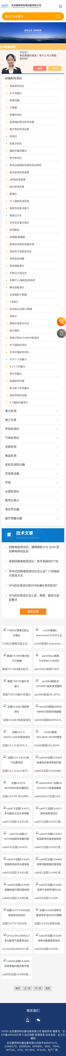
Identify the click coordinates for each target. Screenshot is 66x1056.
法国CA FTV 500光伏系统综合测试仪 (23, 923)
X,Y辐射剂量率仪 (19, 402)
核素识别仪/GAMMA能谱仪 (24, 337)
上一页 (27, 988)
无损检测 (10, 446)
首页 (17, 988)
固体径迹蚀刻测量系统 (22, 244)
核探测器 (14, 100)
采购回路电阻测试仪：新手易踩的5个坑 (33, 561)
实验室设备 (12, 473)
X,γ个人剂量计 (17, 366)
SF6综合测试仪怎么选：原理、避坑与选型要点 (34, 597)
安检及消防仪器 (15, 464)
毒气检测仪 (16, 157)
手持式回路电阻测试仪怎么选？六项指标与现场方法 (34, 573)
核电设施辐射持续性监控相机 (26, 165)
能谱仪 (13, 193)
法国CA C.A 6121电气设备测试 (20, 770)
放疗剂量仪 (16, 373)
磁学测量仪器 (13, 518)
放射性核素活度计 (19, 208)
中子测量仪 (16, 93)
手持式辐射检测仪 (19, 352)
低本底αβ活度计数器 (21, 309)
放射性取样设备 (18, 395)
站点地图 (29, 1034)
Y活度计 (14, 301)
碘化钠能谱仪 (17, 287)
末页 (48, 988)
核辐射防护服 (17, 380)
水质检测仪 (12, 491)
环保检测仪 (12, 428)
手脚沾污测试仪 (18, 273)
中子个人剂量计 (18, 359)
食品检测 (10, 455)
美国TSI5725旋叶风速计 (17, 694)
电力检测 (10, 410)
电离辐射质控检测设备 (22, 122)
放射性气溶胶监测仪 (21, 251)
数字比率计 (12, 500)
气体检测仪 (12, 437)
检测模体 (14, 229)
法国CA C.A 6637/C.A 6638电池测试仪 (24, 745)
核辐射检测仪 (13, 78)
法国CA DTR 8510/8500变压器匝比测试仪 (26, 796)
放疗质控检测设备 (19, 129)
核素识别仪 (16, 143)
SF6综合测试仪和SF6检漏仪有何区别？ (34, 585)
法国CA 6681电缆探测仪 (17, 719)
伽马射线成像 (17, 186)
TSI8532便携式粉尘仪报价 (17, 643)
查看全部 (33, 611)
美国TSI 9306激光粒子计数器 (19, 669)
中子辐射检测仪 (18, 345)
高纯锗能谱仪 (17, 265)
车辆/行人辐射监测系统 (22, 280)
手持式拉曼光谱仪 (19, 222)
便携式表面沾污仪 (19, 323)
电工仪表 (10, 419)
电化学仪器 (12, 509)
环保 (8, 482)
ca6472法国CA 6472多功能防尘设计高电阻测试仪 (31, 821)
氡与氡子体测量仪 (19, 388)
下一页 (38, 988)
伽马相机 (14, 330)
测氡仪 (13, 316)
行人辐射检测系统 (19, 201)
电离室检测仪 (17, 86)
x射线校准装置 (18, 179)
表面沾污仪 (16, 215)
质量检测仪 (16, 114)
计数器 (13, 107)
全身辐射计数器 (18, 294)
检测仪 (13, 136)
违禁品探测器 (17, 258)
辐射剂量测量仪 (18, 150)
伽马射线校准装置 (19, 172)
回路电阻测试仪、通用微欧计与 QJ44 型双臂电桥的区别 (34, 549)
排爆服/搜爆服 (17, 237)
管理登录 (40, 1034)
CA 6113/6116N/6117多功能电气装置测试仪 (27, 948)
